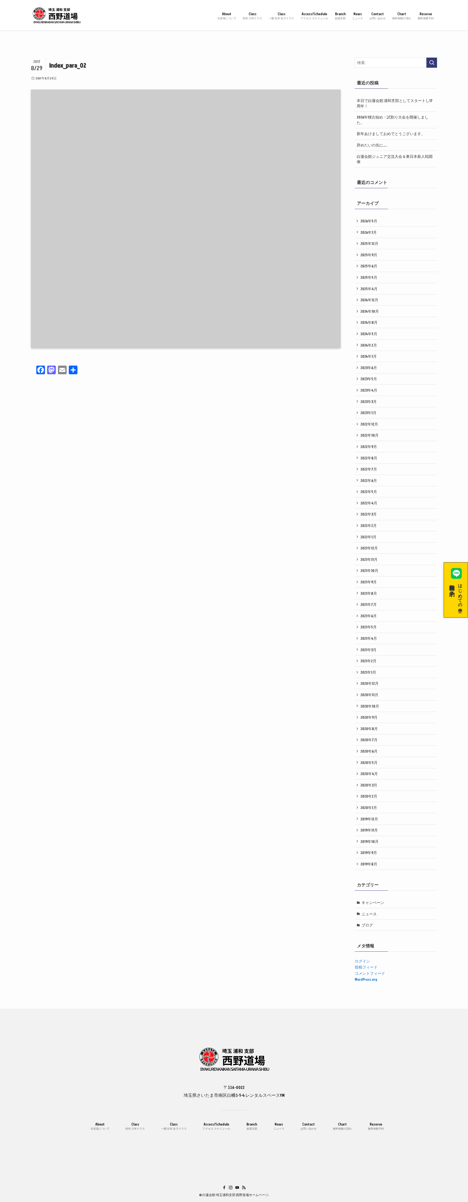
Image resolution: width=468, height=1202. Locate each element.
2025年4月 (369, 288)
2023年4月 (368, 390)
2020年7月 (369, 739)
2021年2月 (368, 660)
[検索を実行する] (431, 62)
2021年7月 (368, 604)
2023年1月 (368, 412)
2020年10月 (369, 706)
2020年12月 (369, 683)
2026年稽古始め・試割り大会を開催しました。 (392, 119)
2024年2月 (368, 345)
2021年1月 (368, 672)
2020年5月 (369, 762)
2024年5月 (368, 333)
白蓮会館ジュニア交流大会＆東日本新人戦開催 (395, 159)
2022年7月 (368, 469)
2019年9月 (368, 852)
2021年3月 (368, 649)
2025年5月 (368, 277)
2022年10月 (369, 435)
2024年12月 (369, 299)
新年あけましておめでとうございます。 (391, 133)
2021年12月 (369, 548)
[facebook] (224, 1187)
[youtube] (237, 1187)
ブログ (367, 925)
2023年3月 (368, 401)
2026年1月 (368, 232)
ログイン (362, 961)
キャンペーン (373, 902)
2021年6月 (368, 615)
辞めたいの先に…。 (373, 145)
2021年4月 (368, 638)
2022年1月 (368, 536)
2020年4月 (369, 773)
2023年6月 (368, 367)
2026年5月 (368, 220)
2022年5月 (368, 491)
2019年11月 (369, 830)
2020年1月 (368, 807)
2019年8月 (368, 864)
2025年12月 (369, 243)
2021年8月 (368, 593)
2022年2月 (368, 525)
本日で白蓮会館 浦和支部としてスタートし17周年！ (395, 103)
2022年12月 (369, 424)
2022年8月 (368, 458)
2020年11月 (369, 694)
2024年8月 (369, 322)
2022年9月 (368, 446)
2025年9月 (368, 254)
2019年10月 (369, 841)
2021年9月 (368, 581)
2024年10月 (369, 311)
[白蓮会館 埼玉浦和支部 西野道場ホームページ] (56, 15)
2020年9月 (369, 717)
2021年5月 (368, 626)
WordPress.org (366, 979)
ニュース (369, 913)
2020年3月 (368, 785)
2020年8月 (369, 728)
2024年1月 (368, 356)
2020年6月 (369, 751)
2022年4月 (368, 503)
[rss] (243, 1187)
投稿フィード (366, 967)
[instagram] (230, 1187)
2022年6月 (368, 480)
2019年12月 (369, 818)
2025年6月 (368, 265)
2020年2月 (368, 796)
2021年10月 (369, 570)
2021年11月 (369, 559)
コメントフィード (370, 973)
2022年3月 (368, 514)
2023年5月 (368, 378)
